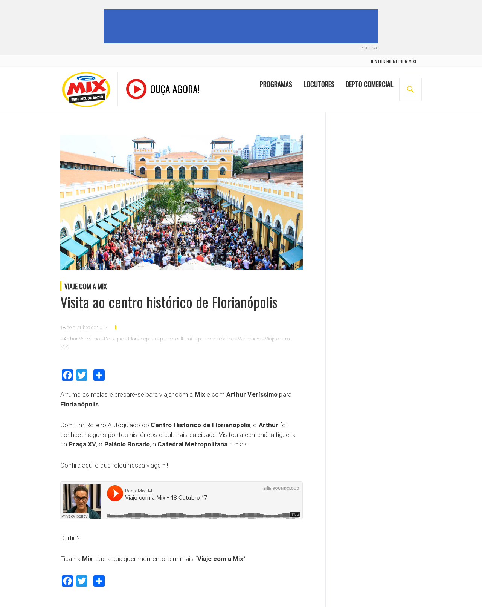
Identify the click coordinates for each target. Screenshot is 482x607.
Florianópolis (142, 339)
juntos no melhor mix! (393, 61)
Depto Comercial (370, 84)
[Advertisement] (242, 26)
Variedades (249, 339)
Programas (276, 84)
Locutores (319, 84)
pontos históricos (215, 339)
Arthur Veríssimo (82, 339)
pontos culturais (177, 339)
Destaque (114, 339)
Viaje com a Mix (85, 286)
